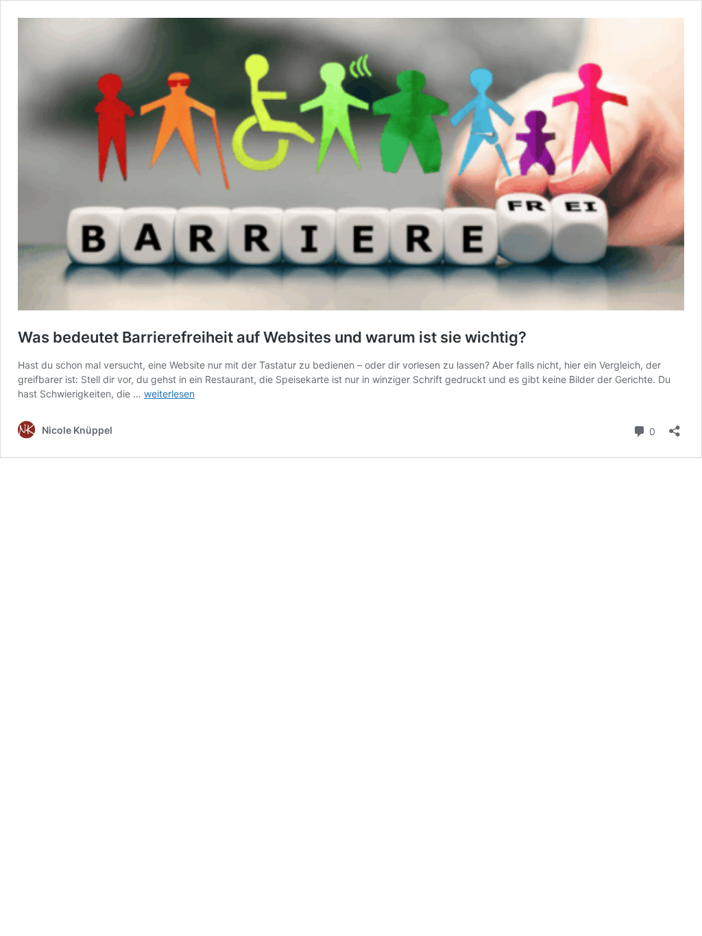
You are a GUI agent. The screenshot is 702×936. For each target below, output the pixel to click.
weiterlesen (169, 393)
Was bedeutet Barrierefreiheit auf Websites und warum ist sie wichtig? (272, 337)
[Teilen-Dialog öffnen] (674, 426)
